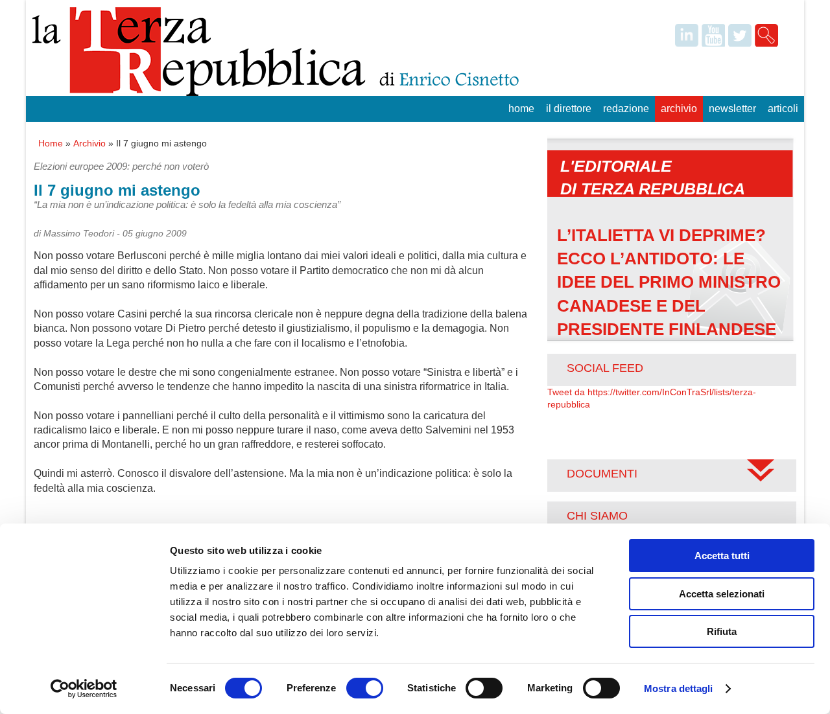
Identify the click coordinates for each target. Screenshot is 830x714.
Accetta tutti (722, 555)
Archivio (679, 108)
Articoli (783, 108)
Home (521, 108)
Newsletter (732, 108)
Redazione (626, 108)
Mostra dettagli (678, 688)
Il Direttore (568, 108)
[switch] (364, 688)
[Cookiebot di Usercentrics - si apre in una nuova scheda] (84, 688)
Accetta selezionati (722, 593)
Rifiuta (722, 631)
